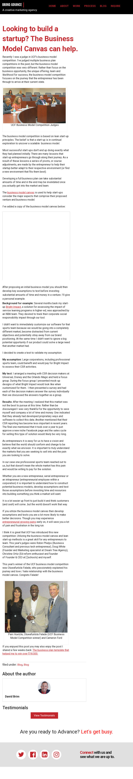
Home (52, 6)
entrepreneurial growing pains (19, 521)
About (64, 6)
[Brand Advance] (12, 4)
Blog (103, 6)
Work (76, 6)
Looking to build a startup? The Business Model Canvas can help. (40, 39)
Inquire (115, 6)
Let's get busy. (97, 732)
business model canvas (20, 192)
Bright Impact (13, 306)
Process (90, 6)
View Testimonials (44, 715)
